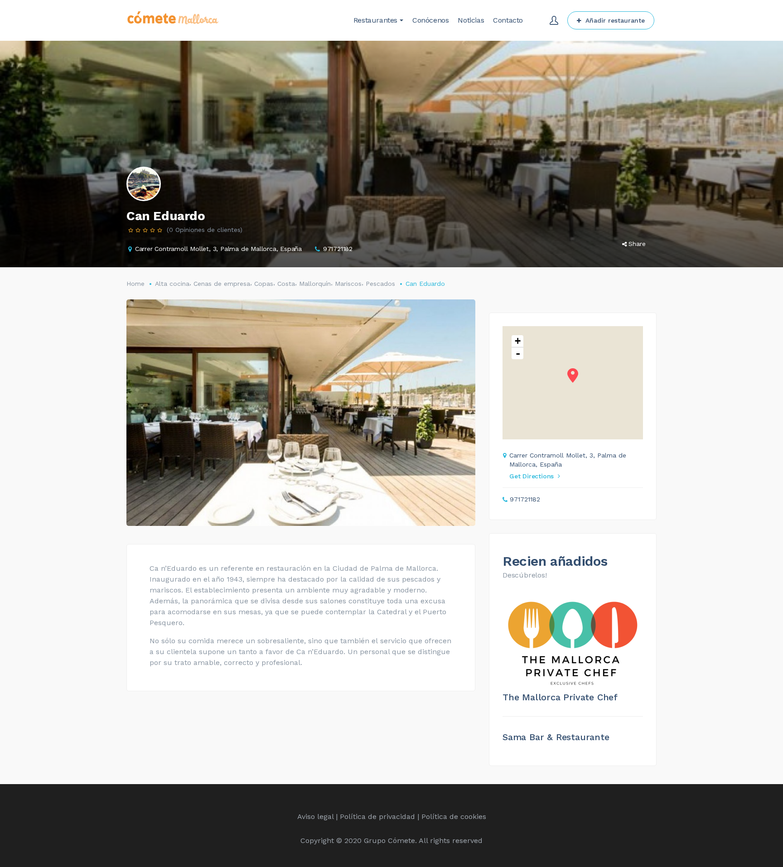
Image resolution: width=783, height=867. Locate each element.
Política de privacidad (377, 816)
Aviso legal (315, 816)
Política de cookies (453, 816)
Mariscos (348, 283)
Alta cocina (172, 283)
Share (637, 243)
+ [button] (518, 341)
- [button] (518, 353)
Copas (263, 283)
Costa (286, 283)
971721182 (338, 248)
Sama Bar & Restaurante (556, 737)
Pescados (380, 283)
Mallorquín (315, 283)
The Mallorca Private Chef (560, 697)
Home (135, 283)
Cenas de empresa (221, 283)
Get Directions (531, 476)
